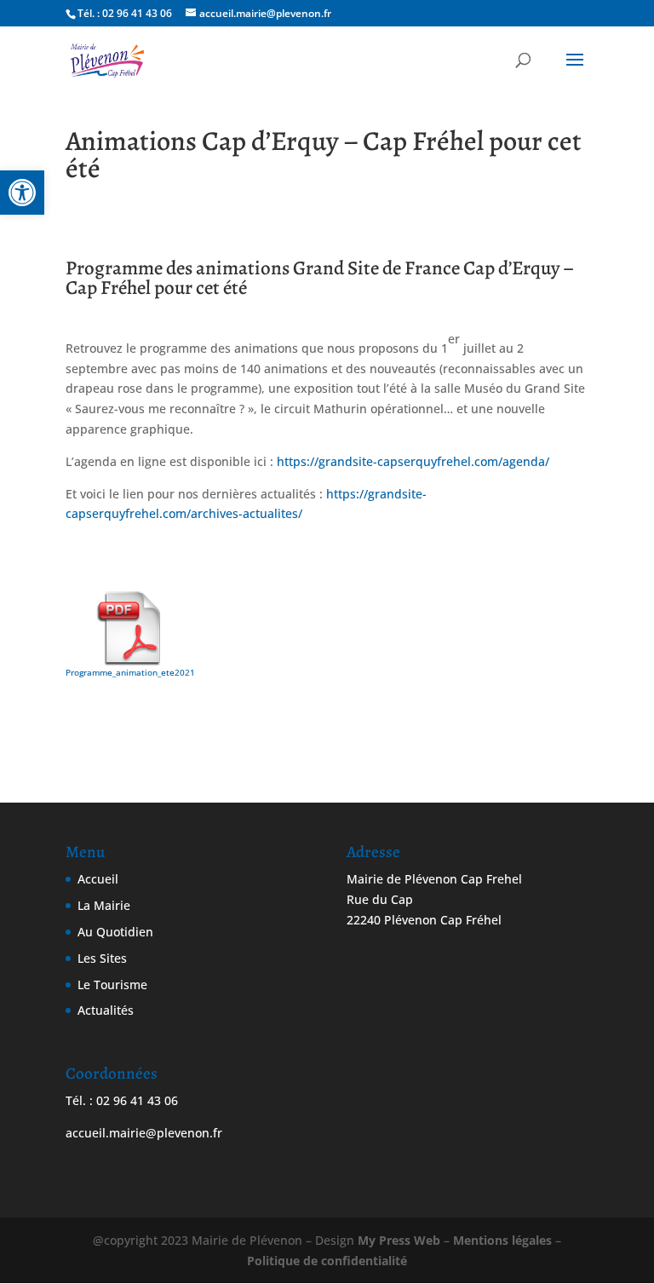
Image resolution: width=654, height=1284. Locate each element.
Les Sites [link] (102, 958)
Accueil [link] (97, 879)
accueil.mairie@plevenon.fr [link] (144, 1133)
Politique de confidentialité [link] (327, 1260)
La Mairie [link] (103, 905)
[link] (22, 192)
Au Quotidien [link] (115, 932)
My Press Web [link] (399, 1240)
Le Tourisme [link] (112, 984)
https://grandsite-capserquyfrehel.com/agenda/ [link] (413, 461)
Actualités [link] (105, 1010)
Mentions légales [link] (502, 1240)
